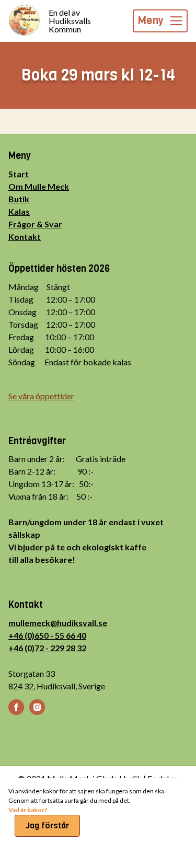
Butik (18, 199)
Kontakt (24, 236)
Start (18, 174)
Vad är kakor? (28, 810)
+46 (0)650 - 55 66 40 (47, 635)
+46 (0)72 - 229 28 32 (47, 648)
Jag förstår (47, 825)
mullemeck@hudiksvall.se (57, 623)
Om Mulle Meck (38, 186)
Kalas (19, 211)
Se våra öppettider (41, 396)
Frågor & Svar (35, 224)
